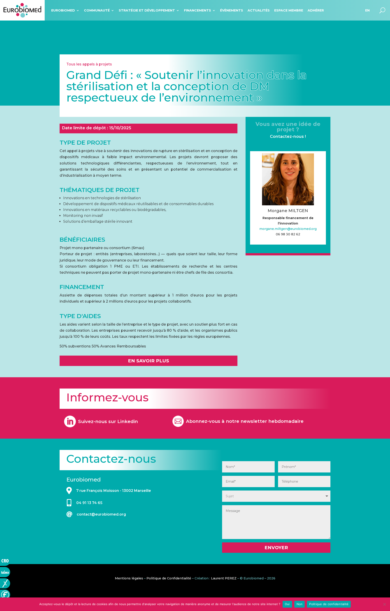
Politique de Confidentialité (168, 578)
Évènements (231, 10)
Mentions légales (129, 578)
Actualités (259, 10)
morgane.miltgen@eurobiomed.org (288, 229)
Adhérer (316, 10)
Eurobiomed (63, 10)
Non (300, 604)
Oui (287, 604)
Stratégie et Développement (147, 10)
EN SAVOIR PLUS (148, 360)
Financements (197, 10)
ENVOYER (276, 547)
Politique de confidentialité (328, 604)
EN (367, 10)
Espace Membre (288, 10)
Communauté (97, 10)
